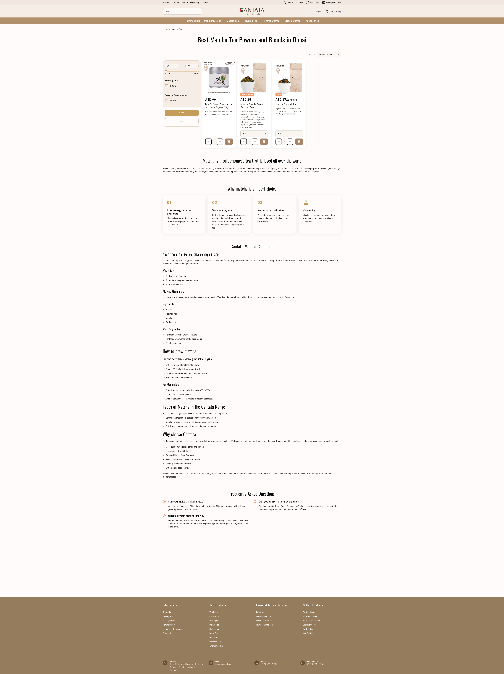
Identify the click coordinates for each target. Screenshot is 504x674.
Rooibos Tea (214, 616)
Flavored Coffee (271, 20)
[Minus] (208, 142)
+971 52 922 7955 (269, 664)
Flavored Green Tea (264, 620)
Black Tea (213, 633)
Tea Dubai (213, 612)
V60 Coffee (308, 633)
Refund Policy (179, 3)
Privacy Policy (169, 620)
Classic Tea (232, 20)
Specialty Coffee (310, 625)
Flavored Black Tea (264, 616)
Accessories (312, 20)
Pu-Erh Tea (214, 625)
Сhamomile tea (216, 646)
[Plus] (220, 142)
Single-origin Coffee (311, 620)
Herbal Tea (214, 629)
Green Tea (213, 637)
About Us (166, 3)
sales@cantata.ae (333, 3)
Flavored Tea (250, 20)
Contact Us (206, 3)
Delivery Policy (193, 3)
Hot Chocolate (192, 20)
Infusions (260, 612)
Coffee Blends (309, 612)
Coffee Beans (309, 629)
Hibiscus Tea (215, 641)
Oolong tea (214, 620)
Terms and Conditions (172, 629)
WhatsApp (314, 3)
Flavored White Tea (264, 625)
